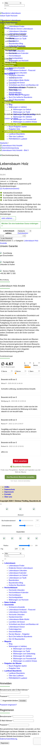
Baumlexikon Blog (16, 43)
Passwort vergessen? (8, 705)
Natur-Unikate (10, 63)
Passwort (4, 696)
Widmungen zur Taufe (21, 112)
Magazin (7, 641)
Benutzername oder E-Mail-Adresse (14, 690)
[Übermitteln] (5, 8)
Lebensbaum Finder (16, 26)
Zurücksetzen (23, 233)
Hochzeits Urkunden (17, 51)
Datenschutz (9, 489)
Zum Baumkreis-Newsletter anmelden (20, 477)
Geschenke (9, 65)
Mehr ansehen (20, 461)
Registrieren (4, 743)
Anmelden (22, 701)
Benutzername (6, 716)
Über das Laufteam (16, 136)
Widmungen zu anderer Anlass (25, 122)
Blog (10, 644)
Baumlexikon (14, 41)
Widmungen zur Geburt (22, 109)
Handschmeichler (15, 617)
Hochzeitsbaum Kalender (18, 53)
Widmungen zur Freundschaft (24, 119)
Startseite (3, 143)
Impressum (9, 492)
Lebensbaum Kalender (17, 34)
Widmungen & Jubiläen (18, 107)
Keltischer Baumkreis (17, 46)
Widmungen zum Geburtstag (24, 114)
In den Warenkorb (6, 238)
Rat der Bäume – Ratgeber (19, 95)
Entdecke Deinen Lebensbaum (21, 29)
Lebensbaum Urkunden (18, 31)
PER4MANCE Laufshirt (18, 139)
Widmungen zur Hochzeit (18, 60)
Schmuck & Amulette (17, 68)
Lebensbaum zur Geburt (18, 36)
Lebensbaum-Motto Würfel (19, 80)
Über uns (8, 497)
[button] (6, 28)
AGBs (6, 487)
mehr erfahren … (7, 218)
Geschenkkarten (15, 92)
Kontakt (7, 494)
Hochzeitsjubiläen (16, 58)
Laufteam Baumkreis (13, 131)
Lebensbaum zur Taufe (17, 39)
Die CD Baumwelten (17, 100)
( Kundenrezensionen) (9, 189)
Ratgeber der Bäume (13, 124)
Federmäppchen (15, 90)
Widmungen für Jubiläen (22, 117)
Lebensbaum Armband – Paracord (22, 70)
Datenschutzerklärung (8, 739)
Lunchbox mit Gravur (17, 83)
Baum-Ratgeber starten (18, 127)
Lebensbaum (9, 24)
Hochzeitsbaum (10, 48)
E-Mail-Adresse (6, 721)
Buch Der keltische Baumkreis (20, 97)
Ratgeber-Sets (14, 129)
